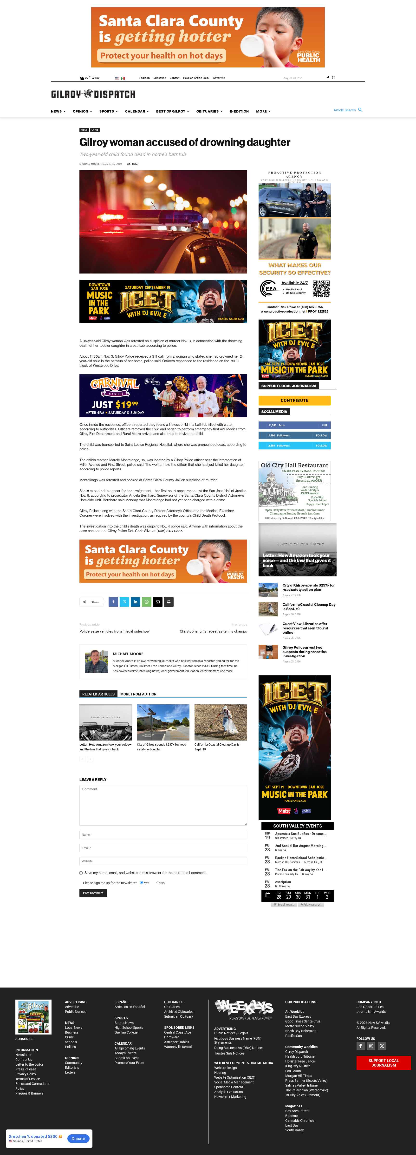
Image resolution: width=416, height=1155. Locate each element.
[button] (349, 110)
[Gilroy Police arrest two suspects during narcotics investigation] (268, 652)
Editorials (72, 1067)
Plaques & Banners (29, 1093)
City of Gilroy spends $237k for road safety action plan (309, 587)
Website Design (225, 1068)
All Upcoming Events (130, 1048)
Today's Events (125, 1053)
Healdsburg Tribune (299, 1056)
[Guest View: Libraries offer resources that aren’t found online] (268, 628)
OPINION (72, 1058)
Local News (73, 1027)
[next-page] (90, 759)
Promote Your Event (129, 1063)
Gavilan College (126, 1032)
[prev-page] (82, 759)
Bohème (291, 1116)
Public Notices (75, 1012)
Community (73, 1063)
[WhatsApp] (146, 602)
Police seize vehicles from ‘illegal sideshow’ (114, 631)
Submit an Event (127, 1058)
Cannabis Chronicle (299, 1120)
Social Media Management (234, 1082)
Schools (71, 1042)
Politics (70, 1047)
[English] (118, 78)
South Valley (294, 1130)
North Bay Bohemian (300, 1031)
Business (71, 1032)
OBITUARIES (173, 1002)
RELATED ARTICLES (98, 694)
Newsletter (23, 1055)
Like (324, 425)
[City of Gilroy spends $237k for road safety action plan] (163, 722)
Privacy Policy (25, 1074)
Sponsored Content (228, 1087)
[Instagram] (334, 78)
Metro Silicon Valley (299, 1026)
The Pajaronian (296, 1090)
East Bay (292, 1125)
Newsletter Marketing (230, 1097)
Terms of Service (27, 1079)
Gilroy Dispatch (296, 1052)
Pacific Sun (293, 1036)
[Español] (123, 78)
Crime (94, 129)
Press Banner (295, 1080)
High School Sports (129, 1027)
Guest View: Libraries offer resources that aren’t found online (305, 628)
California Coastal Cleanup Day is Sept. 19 (309, 606)
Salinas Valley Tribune (301, 1085)
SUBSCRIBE (24, 1039)
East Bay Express (298, 1016)
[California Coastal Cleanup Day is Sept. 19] (221, 722)
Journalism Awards (371, 1012)
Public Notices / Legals (231, 1033)
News (84, 129)
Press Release (25, 1069)
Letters (70, 1072)
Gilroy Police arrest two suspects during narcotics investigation (305, 651)
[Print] (169, 602)
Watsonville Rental (178, 1047)
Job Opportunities (370, 1007)
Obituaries (172, 1007)
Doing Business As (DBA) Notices (238, 1048)
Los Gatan (293, 1071)
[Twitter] (124, 602)
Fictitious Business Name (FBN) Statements (237, 1040)
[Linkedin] (135, 602)
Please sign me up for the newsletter (110, 883)
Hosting (220, 1073)
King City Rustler (297, 1066)
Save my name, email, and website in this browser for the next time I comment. (145, 873)
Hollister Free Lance (300, 1061)
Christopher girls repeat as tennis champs (213, 631)
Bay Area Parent (297, 1111)
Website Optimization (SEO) (234, 1077)
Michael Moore (89, 164)
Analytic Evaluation (228, 1092)
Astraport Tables (176, 1042)
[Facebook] (328, 78)
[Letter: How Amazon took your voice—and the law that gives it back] (105, 722)
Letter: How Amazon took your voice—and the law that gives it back (297, 560)
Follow (321, 435)
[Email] (157, 602)
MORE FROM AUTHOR (138, 694)
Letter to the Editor (29, 1064)
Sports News (124, 1023)
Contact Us (23, 1060)
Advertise (72, 1007)
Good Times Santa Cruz (302, 1021)
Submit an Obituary (178, 1016)
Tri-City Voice (295, 1095)
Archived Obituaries (178, 1012)
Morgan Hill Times (298, 1076)
